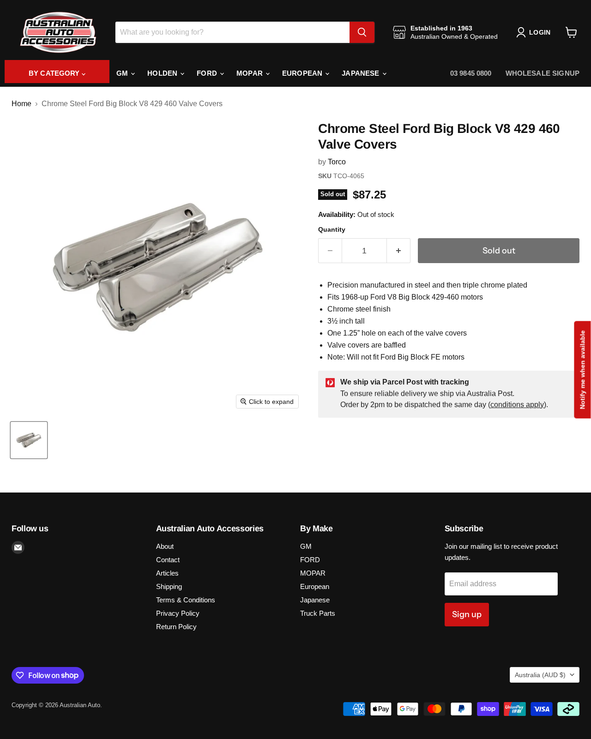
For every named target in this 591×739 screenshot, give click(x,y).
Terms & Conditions (185, 600)
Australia (540, 675)
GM (123, 73)
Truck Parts (317, 613)
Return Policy (176, 627)
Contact (168, 560)
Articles (167, 573)
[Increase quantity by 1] (398, 251)
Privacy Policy (177, 613)
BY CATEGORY (55, 73)
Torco (337, 162)
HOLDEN (163, 73)
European (303, 73)
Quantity (331, 229)
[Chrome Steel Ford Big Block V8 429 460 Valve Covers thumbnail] (29, 440)
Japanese (361, 73)
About (165, 546)
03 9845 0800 (471, 73)
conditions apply (517, 405)
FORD (208, 73)
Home (21, 104)
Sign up (467, 614)
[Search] (362, 32)
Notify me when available (582, 369)
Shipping (169, 586)
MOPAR (250, 73)
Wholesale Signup (542, 73)
